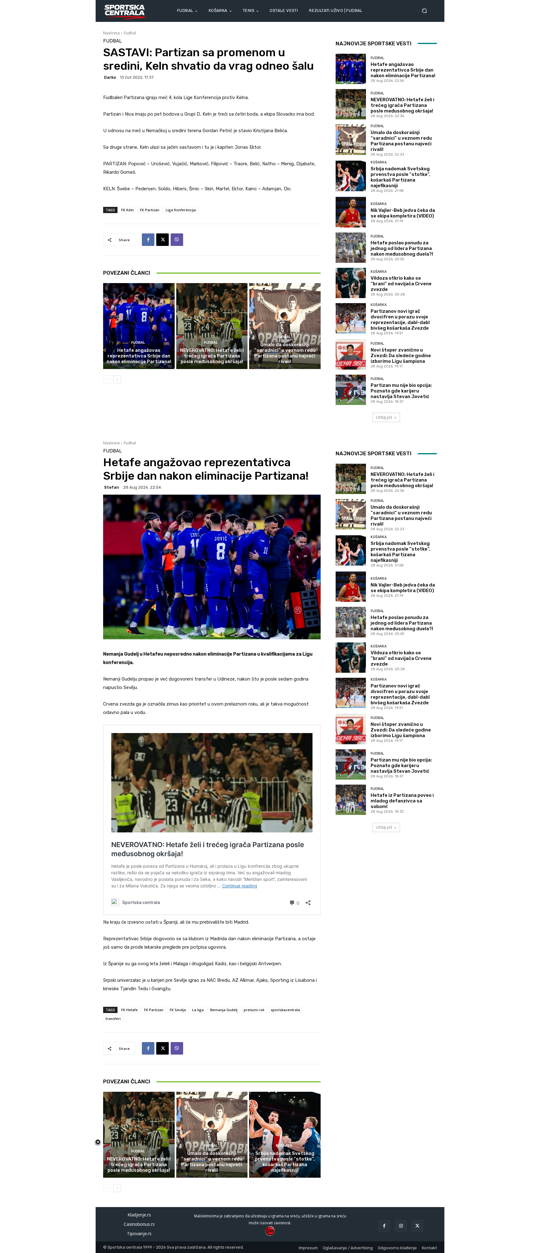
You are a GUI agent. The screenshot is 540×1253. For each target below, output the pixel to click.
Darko (110, 77)
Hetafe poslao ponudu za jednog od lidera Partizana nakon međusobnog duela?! (402, 248)
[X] (162, 239)
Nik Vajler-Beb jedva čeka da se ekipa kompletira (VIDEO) (403, 213)
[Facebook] (148, 239)
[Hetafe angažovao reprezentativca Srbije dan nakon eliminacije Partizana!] (139, 326)
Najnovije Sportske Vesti (374, 43)
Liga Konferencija (181, 209)
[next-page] (117, 379)
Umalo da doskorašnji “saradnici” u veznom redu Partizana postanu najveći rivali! (285, 353)
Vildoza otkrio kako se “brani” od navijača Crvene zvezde (401, 283)
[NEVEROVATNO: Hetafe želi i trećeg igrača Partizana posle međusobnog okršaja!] (212, 326)
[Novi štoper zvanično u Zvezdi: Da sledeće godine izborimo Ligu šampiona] (351, 354)
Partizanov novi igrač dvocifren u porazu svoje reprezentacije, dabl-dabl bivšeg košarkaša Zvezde (400, 319)
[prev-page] (107, 379)
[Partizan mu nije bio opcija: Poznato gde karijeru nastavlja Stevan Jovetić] (351, 390)
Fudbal (130, 33)
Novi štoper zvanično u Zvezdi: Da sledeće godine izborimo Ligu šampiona (401, 355)
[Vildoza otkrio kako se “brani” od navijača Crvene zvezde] (351, 283)
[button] (427, 10)
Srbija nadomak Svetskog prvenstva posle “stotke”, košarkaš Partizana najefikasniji (400, 177)
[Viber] (177, 239)
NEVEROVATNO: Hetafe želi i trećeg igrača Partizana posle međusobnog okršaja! (212, 355)
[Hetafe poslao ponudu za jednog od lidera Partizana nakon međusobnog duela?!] (351, 247)
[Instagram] (401, 1226)
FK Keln (127, 209)
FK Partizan (149, 209)
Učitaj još (384, 417)
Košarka (379, 162)
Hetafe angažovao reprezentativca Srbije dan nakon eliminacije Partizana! (139, 355)
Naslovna (111, 33)
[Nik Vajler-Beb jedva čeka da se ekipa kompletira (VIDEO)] (351, 212)
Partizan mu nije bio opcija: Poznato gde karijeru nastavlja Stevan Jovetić (401, 390)
